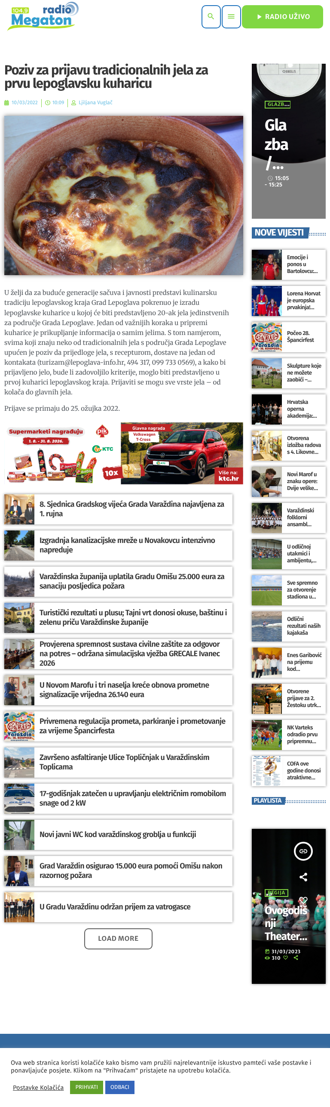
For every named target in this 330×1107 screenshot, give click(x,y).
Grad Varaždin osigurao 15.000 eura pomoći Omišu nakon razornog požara (131, 870)
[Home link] (43, 17)
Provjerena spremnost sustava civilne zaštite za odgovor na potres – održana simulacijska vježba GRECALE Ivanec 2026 (130, 653)
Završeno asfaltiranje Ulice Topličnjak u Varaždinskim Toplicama (124, 762)
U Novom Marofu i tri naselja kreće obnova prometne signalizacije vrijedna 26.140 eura (124, 689)
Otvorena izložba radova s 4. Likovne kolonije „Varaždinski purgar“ (304, 455)
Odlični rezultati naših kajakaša (304, 626)
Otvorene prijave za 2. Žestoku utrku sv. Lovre (303, 701)
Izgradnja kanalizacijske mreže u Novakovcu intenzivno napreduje (127, 545)
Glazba (278, 105)
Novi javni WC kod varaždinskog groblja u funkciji (118, 834)
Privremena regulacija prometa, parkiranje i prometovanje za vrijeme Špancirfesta (132, 725)
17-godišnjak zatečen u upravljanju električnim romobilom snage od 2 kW (133, 798)
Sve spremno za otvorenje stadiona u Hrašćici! (302, 593)
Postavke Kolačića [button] (38, 1087)
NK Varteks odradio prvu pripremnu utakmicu (302, 738)
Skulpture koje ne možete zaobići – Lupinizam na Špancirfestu (304, 380)
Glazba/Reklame (277, 163)
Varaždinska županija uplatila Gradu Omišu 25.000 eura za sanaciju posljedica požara (132, 581)
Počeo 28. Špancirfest (300, 337)
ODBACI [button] (119, 1087)
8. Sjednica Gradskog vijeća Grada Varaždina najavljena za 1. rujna (132, 508)
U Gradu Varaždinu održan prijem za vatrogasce (115, 907)
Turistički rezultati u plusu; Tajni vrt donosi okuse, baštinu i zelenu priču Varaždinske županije (133, 617)
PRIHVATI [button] (86, 1087)
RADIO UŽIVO (282, 16)
